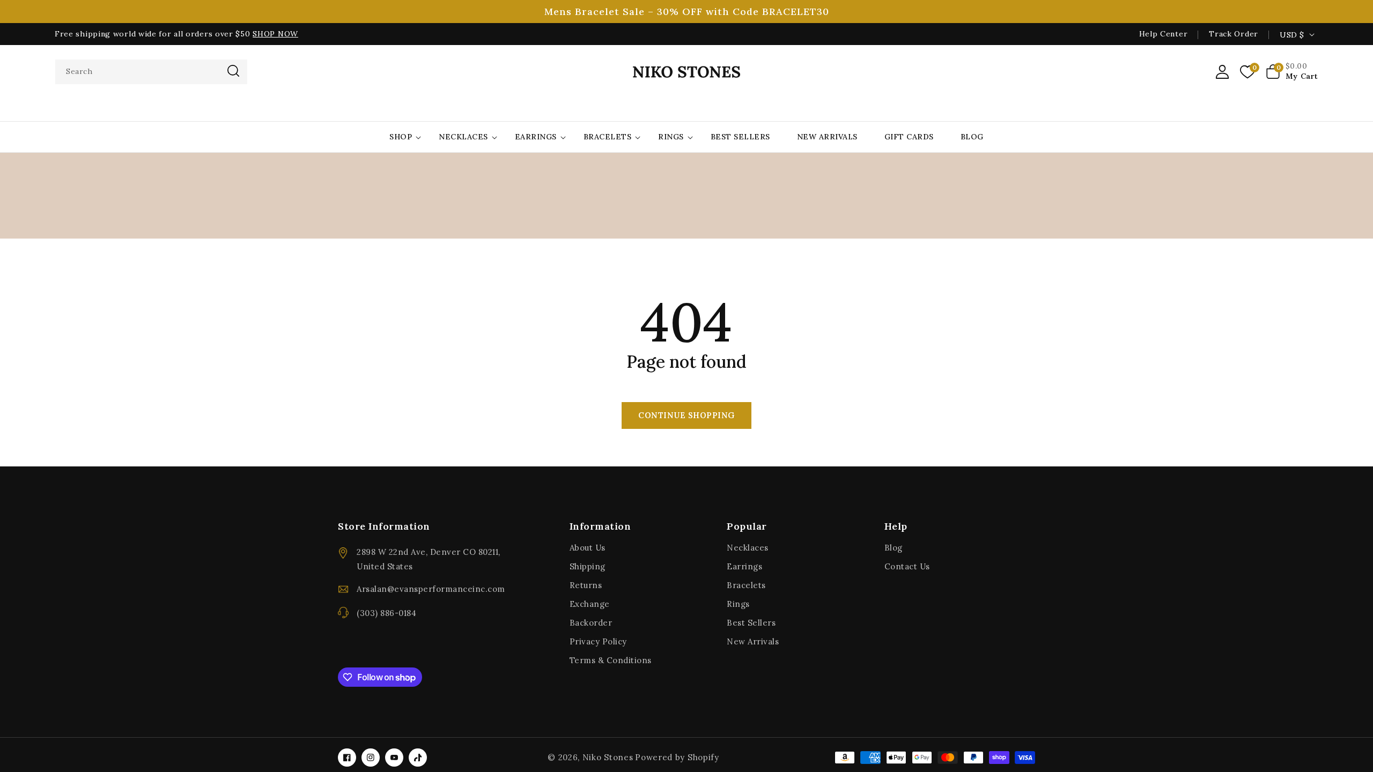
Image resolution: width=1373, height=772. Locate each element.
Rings (671, 137)
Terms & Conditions (611, 660)
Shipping (588, 566)
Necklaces (463, 137)
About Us (588, 548)
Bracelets (608, 137)
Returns (586, 585)
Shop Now (275, 34)
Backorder (591, 623)
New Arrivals (753, 641)
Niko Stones (607, 757)
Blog (893, 548)
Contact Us (907, 566)
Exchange (590, 604)
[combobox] (151, 72)
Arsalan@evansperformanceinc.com (431, 589)
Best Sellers (751, 623)
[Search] (233, 71)
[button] (1292, 71)
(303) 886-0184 (386, 613)
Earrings (536, 137)
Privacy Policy (598, 641)
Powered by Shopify (677, 757)
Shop (400, 137)
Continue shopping (686, 415)
